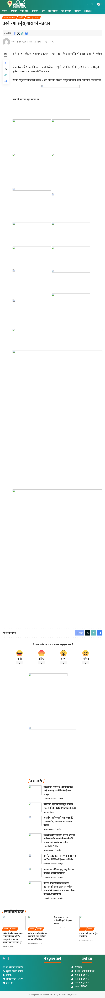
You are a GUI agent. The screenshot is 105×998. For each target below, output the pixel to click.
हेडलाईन (37, 17)
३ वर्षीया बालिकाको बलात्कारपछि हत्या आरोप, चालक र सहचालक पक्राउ (59, 821)
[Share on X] (18, 33)
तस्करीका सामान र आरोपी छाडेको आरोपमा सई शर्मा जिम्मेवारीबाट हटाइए (58, 790)
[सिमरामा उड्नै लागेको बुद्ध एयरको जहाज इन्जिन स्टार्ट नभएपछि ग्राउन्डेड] (35, 807)
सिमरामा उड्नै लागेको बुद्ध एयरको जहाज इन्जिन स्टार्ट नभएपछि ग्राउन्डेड (60, 806)
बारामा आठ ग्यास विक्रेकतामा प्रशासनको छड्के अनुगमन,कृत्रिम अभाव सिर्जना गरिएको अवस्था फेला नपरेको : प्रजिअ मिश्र (59, 888)
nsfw (83, 929)
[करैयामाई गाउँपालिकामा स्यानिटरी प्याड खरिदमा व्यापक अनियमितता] (39, 923)
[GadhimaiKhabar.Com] (17, 4)
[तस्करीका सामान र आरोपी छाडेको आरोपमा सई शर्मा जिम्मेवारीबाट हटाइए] (35, 790)
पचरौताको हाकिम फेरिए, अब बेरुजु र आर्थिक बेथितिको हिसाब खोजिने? (60, 858)
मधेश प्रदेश (47, 798)
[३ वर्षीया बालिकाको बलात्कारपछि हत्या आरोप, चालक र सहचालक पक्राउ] (35, 821)
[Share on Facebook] (14, 33)
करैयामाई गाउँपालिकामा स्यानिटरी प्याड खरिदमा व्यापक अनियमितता (37, 936)
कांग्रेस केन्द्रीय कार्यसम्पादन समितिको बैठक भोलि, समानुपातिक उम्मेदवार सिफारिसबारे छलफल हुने (13, 938)
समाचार (29, 17)
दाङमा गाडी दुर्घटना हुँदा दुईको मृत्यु (88, 935)
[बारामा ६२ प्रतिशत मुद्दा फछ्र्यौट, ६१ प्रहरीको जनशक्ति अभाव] (35, 872)
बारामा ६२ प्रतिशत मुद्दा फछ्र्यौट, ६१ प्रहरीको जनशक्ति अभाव (59, 871)
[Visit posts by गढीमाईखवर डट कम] (6, 42)
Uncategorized (9, 17)
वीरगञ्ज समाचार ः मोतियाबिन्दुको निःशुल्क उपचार (63, 920)
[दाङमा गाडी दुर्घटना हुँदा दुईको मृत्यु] (90, 923)
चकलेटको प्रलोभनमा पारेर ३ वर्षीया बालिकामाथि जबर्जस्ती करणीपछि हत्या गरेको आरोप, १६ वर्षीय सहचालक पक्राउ (59, 840)
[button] (5, 4)
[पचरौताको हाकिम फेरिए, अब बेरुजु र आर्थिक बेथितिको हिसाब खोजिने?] (35, 859)
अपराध (46, 829)
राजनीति (21, 17)
